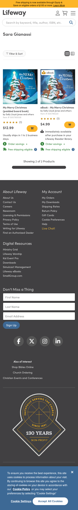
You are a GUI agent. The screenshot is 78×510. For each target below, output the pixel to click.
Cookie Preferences (53, 219)
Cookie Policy (21, 489)
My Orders (48, 197)
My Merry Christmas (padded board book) (16, 109)
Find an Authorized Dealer (18, 232)
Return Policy (49, 211)
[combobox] (39, 22)
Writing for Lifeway (14, 228)
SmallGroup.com (12, 275)
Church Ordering (22, 372)
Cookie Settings (21, 501)
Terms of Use (10, 224)
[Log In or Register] (57, 13)
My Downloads (50, 202)
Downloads (9, 262)
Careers (7, 206)
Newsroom (9, 211)
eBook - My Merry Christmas (57, 107)
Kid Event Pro (11, 258)
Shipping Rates (51, 206)
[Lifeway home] (14, 13)
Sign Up (11, 325)
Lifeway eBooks (12, 271)
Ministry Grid (10, 249)
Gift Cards (48, 215)
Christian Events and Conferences (22, 378)
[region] (39, 488)
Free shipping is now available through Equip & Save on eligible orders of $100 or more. (39, 4)
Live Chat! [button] (48, 228)
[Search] (70, 22)
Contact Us (9, 202)
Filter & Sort (16, 53)
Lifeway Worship (12, 254)
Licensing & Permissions (16, 215)
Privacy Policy (11, 219)
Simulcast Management (17, 267)
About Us (8, 197)
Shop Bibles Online (23, 367)
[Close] (72, 472)
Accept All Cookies (50, 501)
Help (44, 224)
